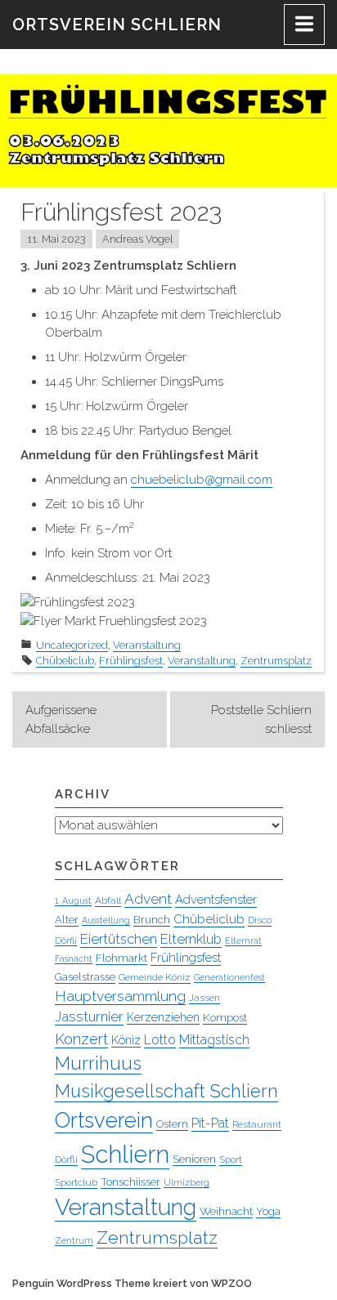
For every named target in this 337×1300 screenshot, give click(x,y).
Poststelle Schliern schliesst (261, 719)
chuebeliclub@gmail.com (201, 479)
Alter (67, 920)
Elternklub (191, 939)
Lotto (160, 1040)
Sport (230, 1159)
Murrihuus (98, 1063)
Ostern (172, 1124)
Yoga (268, 1211)
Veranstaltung (147, 645)
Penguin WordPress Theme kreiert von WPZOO (132, 1283)
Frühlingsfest (131, 660)
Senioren (194, 1158)
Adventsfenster (216, 899)
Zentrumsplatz (276, 660)
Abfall (108, 900)
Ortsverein (104, 1120)
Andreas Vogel (137, 239)
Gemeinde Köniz (155, 977)
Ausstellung (106, 920)
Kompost (225, 1017)
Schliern (125, 1154)
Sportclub (76, 1182)
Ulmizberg (186, 1182)
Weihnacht (226, 1210)
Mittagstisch (214, 1040)
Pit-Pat (210, 1123)
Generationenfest (229, 977)
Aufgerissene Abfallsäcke (61, 719)
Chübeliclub (65, 660)
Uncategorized (72, 645)
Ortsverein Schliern (117, 24)
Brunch (151, 919)
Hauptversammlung (120, 996)
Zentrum (74, 1240)
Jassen (204, 997)
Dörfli (66, 940)
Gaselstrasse (85, 977)
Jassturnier (89, 1016)
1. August (73, 900)
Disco (260, 920)
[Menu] (304, 24)
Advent (148, 899)
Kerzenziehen (163, 1017)
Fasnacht (73, 958)
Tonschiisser (130, 1181)
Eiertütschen (118, 939)
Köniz (126, 1040)
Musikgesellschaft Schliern (166, 1090)
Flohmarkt (121, 958)
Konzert (81, 1039)
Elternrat (243, 940)
